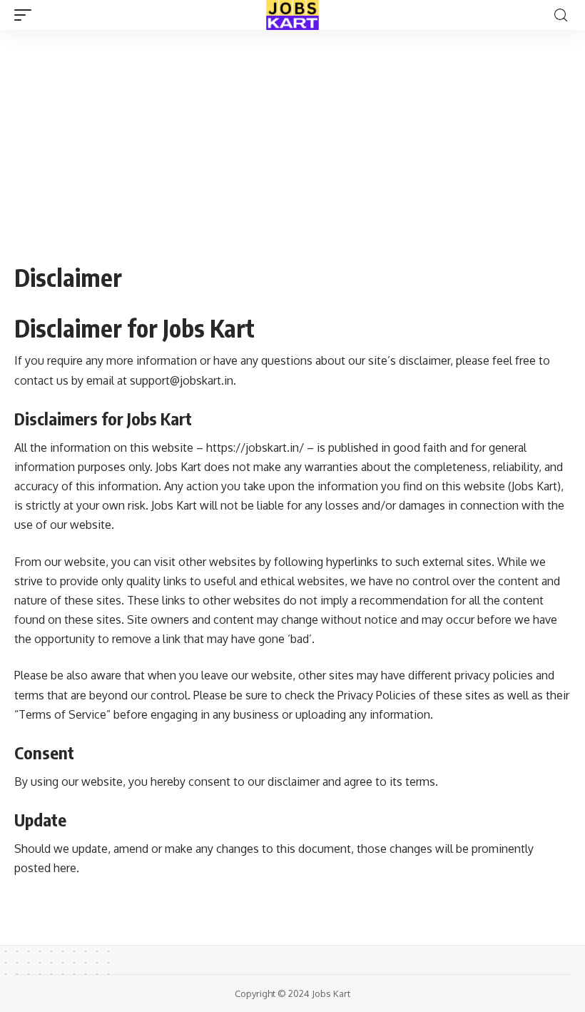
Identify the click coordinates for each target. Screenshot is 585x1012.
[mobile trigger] (26, 15)
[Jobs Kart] (292, 15)
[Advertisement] (292, 136)
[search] (561, 15)
